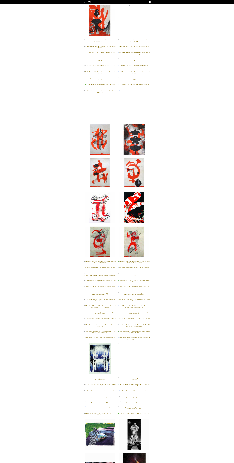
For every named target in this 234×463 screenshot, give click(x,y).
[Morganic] (100, 262)
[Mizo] (100, 53)
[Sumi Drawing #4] (134, 207)
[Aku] (134, 85)
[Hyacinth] (134, 306)
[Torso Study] (134, 434)
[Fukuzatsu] (100, 91)
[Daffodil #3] (100, 306)
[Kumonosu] (134, 66)
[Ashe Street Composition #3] (134, 287)
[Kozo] (134, 78)
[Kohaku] (100, 65)
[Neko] (134, 46)
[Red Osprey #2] (100, 332)
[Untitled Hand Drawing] (134, 407)
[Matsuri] (134, 72)
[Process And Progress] (134, 378)
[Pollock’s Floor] (100, 378)
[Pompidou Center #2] (100, 325)
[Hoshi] (134, 53)
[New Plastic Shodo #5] (100, 20)
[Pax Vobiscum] (100, 397)
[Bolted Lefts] (134, 397)
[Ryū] (100, 72)
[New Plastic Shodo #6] (100, 139)
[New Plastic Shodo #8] (134, 139)
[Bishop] (134, 274)
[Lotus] (100, 268)
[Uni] (134, 281)
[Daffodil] (100, 300)
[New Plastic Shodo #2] (100, 173)
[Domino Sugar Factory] (134, 319)
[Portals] (134, 6)
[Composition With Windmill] (134, 338)
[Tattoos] (134, 242)
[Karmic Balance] (134, 390)
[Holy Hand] (134, 402)
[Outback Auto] (100, 434)
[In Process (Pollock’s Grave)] (100, 385)
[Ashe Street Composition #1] (100, 287)
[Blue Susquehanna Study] (134, 385)
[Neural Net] (100, 59)
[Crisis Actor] (100, 40)
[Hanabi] (100, 281)
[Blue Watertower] (134, 312)
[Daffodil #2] (134, 300)
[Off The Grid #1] (100, 293)
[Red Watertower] (100, 312)
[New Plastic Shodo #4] (134, 173)
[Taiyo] (134, 105)
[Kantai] (100, 84)
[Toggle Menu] (149, 2)
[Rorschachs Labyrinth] (100, 274)
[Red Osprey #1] (134, 325)
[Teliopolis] (100, 242)
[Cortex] (134, 262)
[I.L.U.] (134, 413)
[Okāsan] (100, 47)
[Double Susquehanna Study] (100, 391)
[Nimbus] (134, 40)
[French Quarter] (100, 319)
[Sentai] (100, 78)
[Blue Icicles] (100, 358)
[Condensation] (100, 402)
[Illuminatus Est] (100, 414)
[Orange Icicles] (134, 344)
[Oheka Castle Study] (100, 338)
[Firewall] (134, 59)
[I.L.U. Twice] (100, 407)
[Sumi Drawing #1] (100, 207)
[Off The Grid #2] (134, 293)
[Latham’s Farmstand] (134, 332)
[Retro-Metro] (134, 268)
